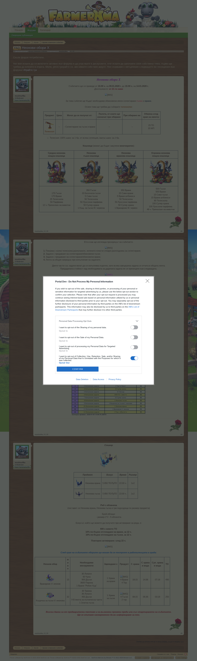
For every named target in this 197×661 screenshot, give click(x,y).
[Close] (148, 282)
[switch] (134, 327)
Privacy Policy (115, 379)
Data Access (98, 379)
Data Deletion (82, 379)
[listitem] (98, 320)
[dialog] (98, 330)
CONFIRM (77, 369)
